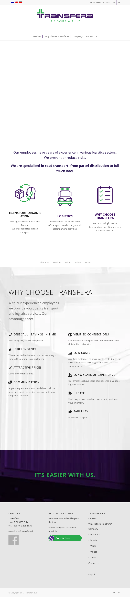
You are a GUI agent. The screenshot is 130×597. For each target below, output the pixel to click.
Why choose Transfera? (100, 523)
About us (95, 534)
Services (92, 518)
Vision (93, 545)
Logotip (92, 574)
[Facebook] (13, 544)
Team (93, 557)
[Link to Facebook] (119, 2)
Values (93, 551)
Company (93, 528)
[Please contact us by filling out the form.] (65, 540)
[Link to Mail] (113, 2)
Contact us (93, 563)
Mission (94, 540)
